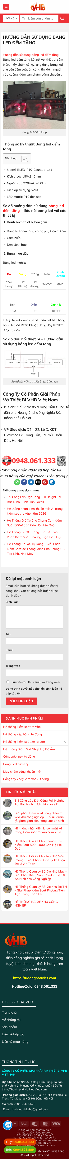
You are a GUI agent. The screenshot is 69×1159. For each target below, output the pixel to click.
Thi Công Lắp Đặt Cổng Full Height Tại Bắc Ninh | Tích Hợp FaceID (39, 802)
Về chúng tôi (11, 1020)
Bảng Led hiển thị (15, 764)
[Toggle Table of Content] (22, 158)
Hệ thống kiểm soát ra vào (22, 727)
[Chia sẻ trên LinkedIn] (52, 482)
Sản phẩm (9, 1027)
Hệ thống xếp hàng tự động (22, 734)
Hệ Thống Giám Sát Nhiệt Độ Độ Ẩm (29, 749)
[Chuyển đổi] (65, 741)
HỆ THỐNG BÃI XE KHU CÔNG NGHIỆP (36, 903)
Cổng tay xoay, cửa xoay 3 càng (26, 779)
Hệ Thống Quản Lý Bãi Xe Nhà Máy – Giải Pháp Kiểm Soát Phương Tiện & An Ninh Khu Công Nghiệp (41, 875)
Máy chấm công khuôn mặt (22, 771)
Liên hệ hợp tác (13, 1034)
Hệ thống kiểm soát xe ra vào (24, 741)
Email (9, 650)
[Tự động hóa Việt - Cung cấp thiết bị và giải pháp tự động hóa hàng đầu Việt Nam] (37, 7)
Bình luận (13, 602)
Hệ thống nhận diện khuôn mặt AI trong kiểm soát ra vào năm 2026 (38, 830)
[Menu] (6, 7)
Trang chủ (9, 1012)
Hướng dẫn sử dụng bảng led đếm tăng (31, 55)
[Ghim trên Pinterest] (45, 482)
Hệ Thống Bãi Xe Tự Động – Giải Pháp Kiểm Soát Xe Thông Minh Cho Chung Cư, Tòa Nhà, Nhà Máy (36, 549)
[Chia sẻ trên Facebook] (24, 482)
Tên (8, 634)
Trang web (13, 666)
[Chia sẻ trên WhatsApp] (17, 482)
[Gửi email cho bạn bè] (38, 482)
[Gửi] (62, 18)
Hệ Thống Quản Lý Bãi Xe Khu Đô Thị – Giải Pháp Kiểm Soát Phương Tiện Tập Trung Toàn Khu (41, 890)
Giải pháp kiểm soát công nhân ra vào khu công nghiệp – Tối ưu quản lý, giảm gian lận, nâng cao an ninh (39, 816)
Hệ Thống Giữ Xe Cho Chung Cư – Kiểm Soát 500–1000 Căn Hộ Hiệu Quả (39, 844)
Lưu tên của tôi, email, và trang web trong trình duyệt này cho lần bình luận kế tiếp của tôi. (34, 687)
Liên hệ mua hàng (15, 1041)
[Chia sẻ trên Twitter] (31, 482)
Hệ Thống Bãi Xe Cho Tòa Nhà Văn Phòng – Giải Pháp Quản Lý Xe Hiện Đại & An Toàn (40, 859)
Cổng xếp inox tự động (19, 756)
